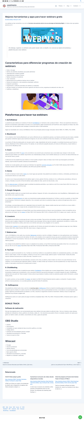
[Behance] (19, 1)
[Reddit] (15, 1)
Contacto (75, 5)
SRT (10, 408)
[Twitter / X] (11, 1)
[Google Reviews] (21, 1)
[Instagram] (5, 1)
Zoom (22, 153)
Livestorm (15, 226)
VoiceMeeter (13, 410)
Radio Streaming (41, 381)
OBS (4, 407)
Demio (25, 174)
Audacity (14, 408)
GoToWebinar (36, 122)
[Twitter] (42, 417)
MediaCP (5, 408)
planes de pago (13, 184)
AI (20, 407)
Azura (17, 407)
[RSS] (17, 1)
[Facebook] (3, 1)
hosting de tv (12, 380)
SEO (14, 407)
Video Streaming (49, 381)
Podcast (22, 408)
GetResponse (42, 288)
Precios (60, 5)
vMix (7, 407)
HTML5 (14, 379)
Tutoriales (18, 379)
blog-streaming (8, 379)
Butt (18, 408)
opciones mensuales (47, 165)
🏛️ (56, 5)
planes (23, 212)
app (41, 382)
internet (69, 382)
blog (68, 5)
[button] (80, 1)
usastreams (11, 5)
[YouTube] (7, 1)
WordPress (5, 410)
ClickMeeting (38, 270)
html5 (65, 382)
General (64, 381)
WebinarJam (33, 235)
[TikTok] (13, 1)
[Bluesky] (22, 1)
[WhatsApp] (9, 1)
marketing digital (34, 288)
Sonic (10, 407)
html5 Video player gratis (13, 377)
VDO (23, 407)
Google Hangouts (17, 198)
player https (18, 380)
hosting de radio (45, 382)
